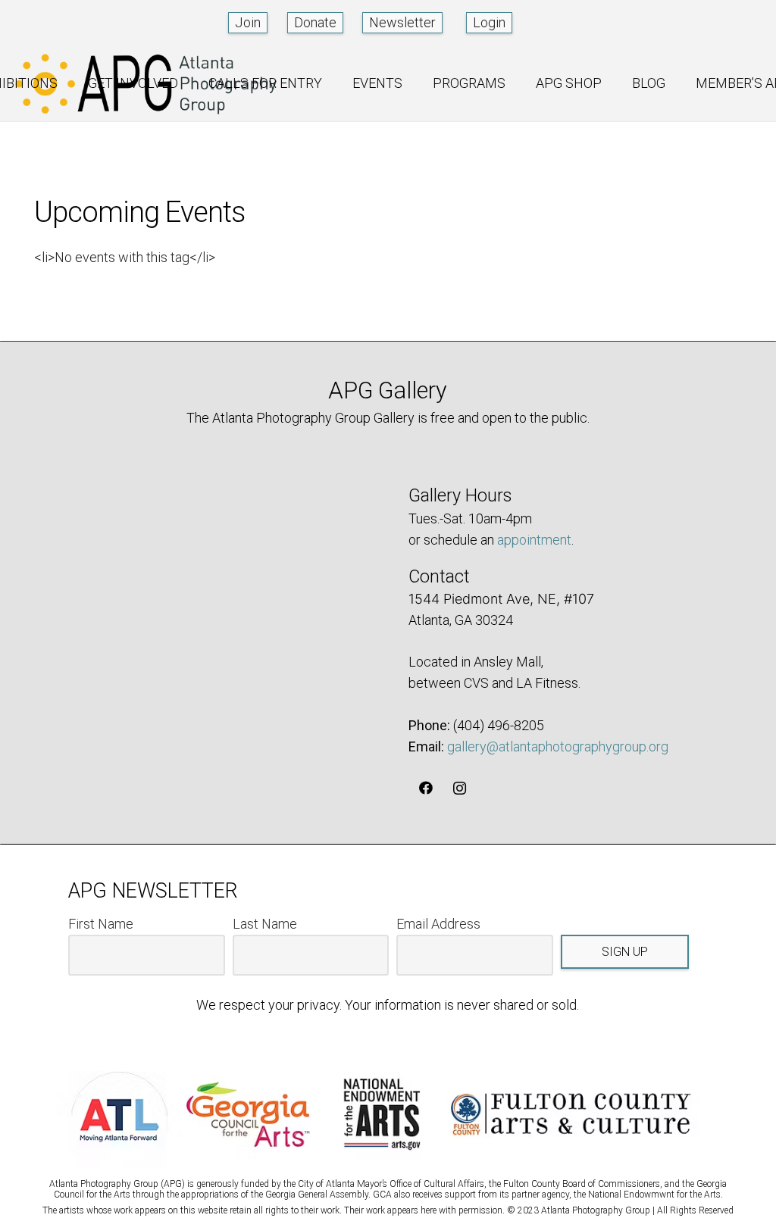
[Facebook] (425, 788)
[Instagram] (460, 788)
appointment (534, 540)
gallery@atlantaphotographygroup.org (557, 746)
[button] (69, 83)
